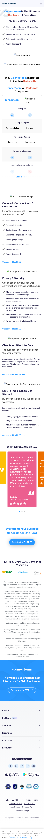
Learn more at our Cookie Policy (20, 838)
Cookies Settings (22, 810)
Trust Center (14, 807)
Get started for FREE (11, 262)
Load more (20, 177)
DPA (7, 800)
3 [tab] (24, 511)
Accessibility (29, 803)
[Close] (41, 832)
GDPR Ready (17, 800)
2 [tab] (22, 511)
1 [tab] (19, 511)
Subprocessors (15, 803)
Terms (35, 800)
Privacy (28, 800)
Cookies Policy (28, 807)
